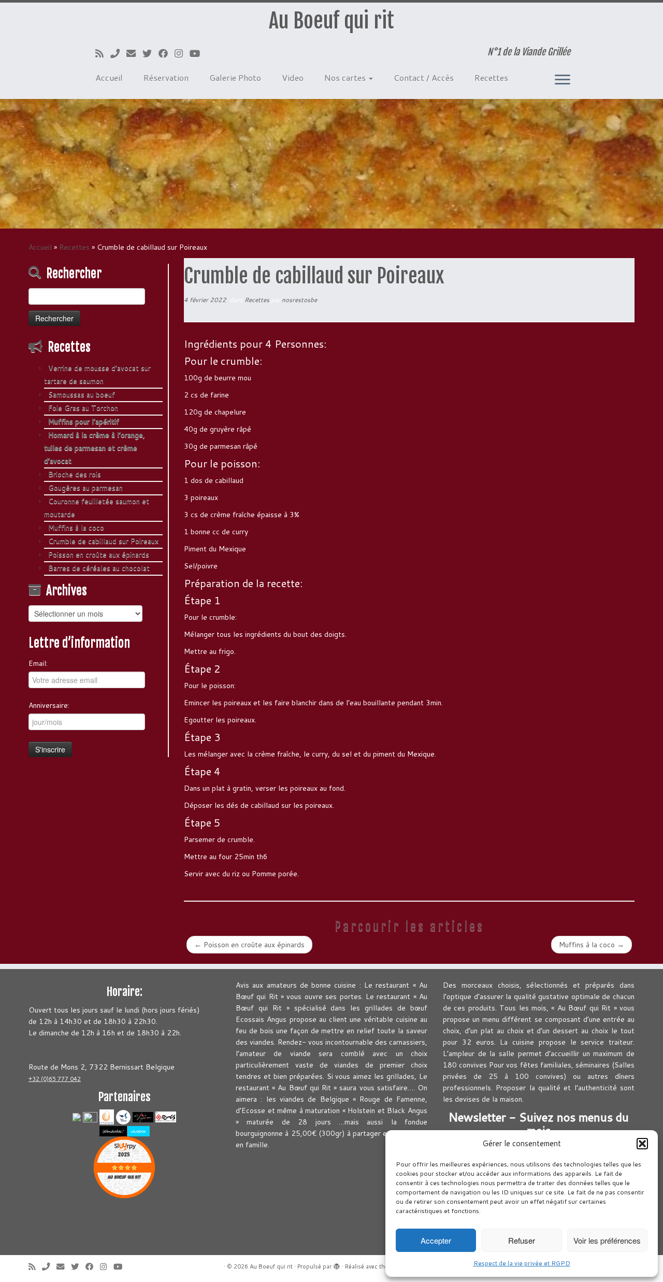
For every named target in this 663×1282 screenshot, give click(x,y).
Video (293, 77)
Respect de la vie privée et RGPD (521, 1263)
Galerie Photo (235, 77)
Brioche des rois (74, 474)
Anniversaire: (48, 705)
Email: (38, 663)
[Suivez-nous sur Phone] (118, 53)
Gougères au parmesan (85, 487)
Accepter (436, 1240)
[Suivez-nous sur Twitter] (150, 53)
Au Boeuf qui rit (331, 20)
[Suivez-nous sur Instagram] (182, 53)
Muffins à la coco (76, 527)
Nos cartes (346, 77)
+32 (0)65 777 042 (54, 1079)
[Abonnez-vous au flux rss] (102, 53)
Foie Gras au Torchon (83, 408)
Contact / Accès (424, 77)
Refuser (521, 1240)
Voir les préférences (607, 1240)
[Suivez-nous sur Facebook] (166, 53)
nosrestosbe (299, 299)
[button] (642, 1143)
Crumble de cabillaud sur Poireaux (103, 541)
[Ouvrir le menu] (562, 80)
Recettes (491, 77)
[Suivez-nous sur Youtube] (198, 53)
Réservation (166, 77)
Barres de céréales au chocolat (99, 568)
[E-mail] (134, 53)
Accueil (109, 77)
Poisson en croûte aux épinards (98, 554)
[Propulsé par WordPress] (336, 1264)
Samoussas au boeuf (85, 394)
